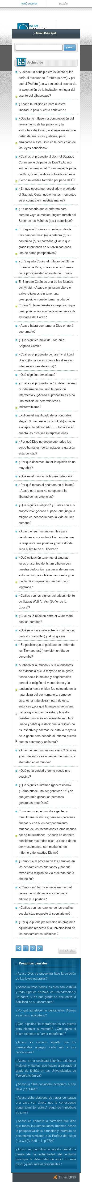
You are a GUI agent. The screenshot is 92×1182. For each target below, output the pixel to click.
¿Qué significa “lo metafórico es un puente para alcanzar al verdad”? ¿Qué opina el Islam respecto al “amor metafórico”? (46, 1029)
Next (33, 948)
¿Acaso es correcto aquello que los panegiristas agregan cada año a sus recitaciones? (46, 1047)
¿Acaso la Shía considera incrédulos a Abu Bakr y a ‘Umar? (46, 1086)
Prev (26, 948)
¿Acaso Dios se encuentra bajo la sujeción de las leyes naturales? (46, 976)
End (40, 948)
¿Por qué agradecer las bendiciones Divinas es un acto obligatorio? (46, 1013)
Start (18, 948)
